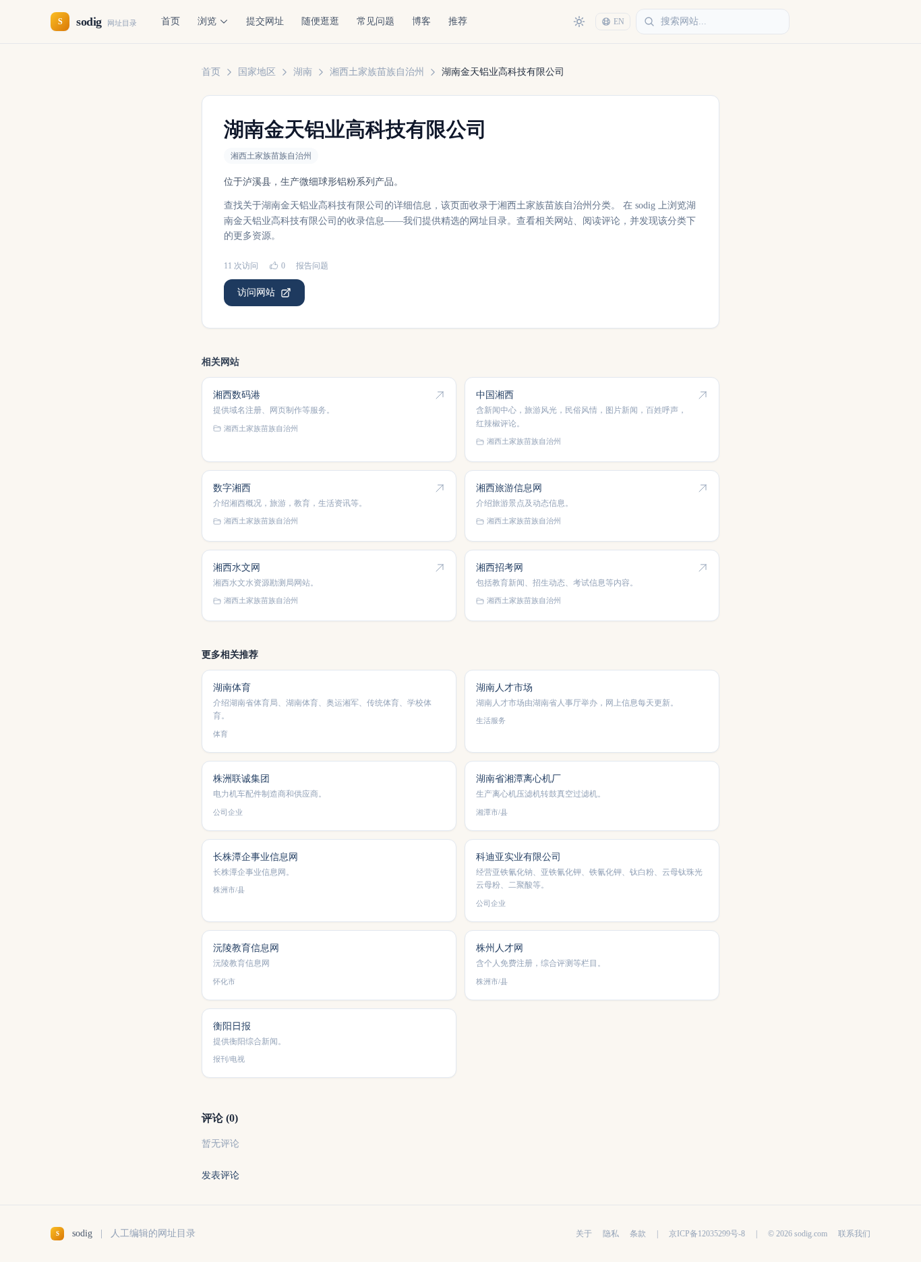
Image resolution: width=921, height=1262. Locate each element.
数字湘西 (232, 488)
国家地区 (257, 72)
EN (619, 21)
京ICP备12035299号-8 (707, 1233)
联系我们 (854, 1233)
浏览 (207, 21)
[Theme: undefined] (579, 21)
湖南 (302, 72)
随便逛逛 (320, 21)
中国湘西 (495, 395)
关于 (584, 1233)
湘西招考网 (499, 568)
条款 (638, 1233)
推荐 (457, 21)
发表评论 (220, 1175)
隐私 (611, 1233)
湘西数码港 (236, 395)
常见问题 (375, 21)
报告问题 (312, 265)
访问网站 (256, 292)
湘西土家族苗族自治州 (377, 72)
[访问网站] (439, 395)
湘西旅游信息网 (509, 488)
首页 (170, 21)
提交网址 (265, 21)
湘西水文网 (236, 568)
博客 (421, 21)
